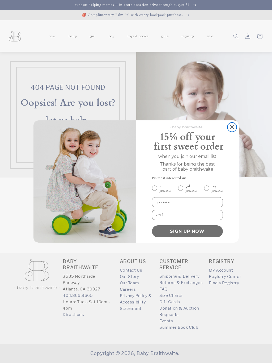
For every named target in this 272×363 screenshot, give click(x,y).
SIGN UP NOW (187, 231)
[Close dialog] (232, 127)
